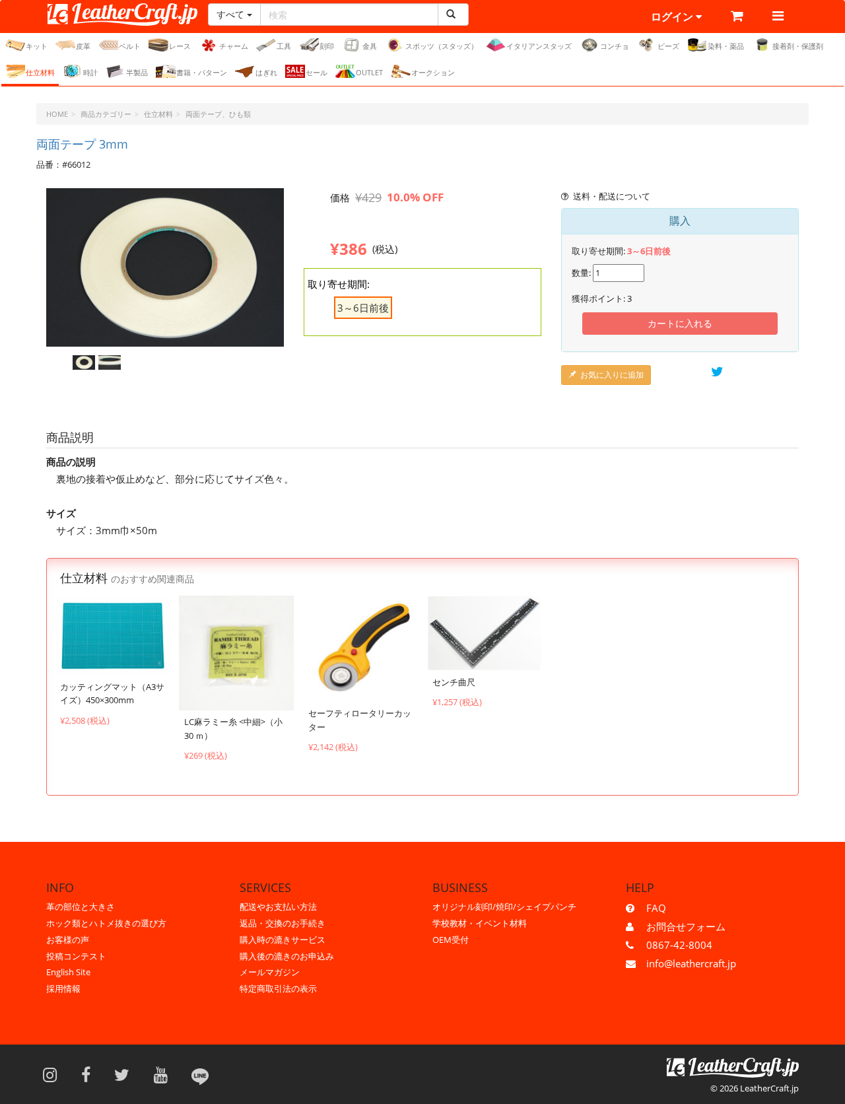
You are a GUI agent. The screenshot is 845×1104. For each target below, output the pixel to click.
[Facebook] (90, 1074)
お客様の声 (67, 940)
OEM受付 (450, 940)
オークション (433, 72)
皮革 (83, 46)
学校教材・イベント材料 (479, 923)
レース (180, 46)
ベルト (130, 46)
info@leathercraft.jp (691, 963)
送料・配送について (611, 196)
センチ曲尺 (453, 682)
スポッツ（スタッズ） (441, 46)
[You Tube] (165, 1074)
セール (316, 72)
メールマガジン (270, 972)
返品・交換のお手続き (282, 923)
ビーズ (668, 46)
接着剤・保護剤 (797, 46)
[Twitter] (126, 1074)
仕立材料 (40, 72)
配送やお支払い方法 (278, 907)
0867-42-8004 (679, 944)
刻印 (327, 46)
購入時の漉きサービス (282, 940)
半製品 (137, 72)
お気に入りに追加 (612, 374)
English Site (68, 972)
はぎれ (266, 72)
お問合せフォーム (686, 926)
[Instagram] (54, 1074)
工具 (284, 46)
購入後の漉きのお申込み (287, 956)
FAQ (656, 907)
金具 (369, 46)
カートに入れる (680, 323)
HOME (57, 114)
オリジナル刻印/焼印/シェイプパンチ (504, 907)
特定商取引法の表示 (278, 988)
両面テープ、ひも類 (218, 114)
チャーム (233, 46)
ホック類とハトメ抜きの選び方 (106, 923)
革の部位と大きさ (80, 907)
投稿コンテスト (76, 956)
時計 (90, 72)
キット (37, 46)
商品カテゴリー (106, 114)
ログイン (673, 16)
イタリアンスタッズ (539, 46)
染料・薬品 (726, 46)
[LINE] (200, 1074)
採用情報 (63, 988)
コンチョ (614, 46)
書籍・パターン (201, 72)
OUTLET (369, 72)
